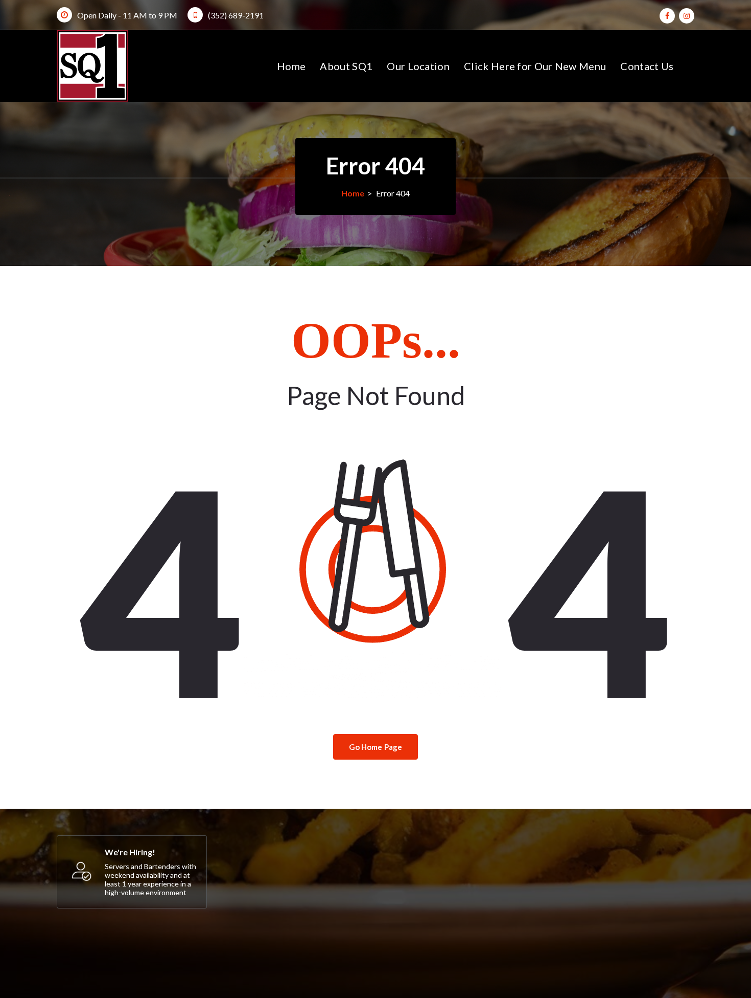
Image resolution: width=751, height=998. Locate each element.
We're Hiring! (130, 852)
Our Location (418, 66)
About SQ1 (346, 66)
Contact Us (646, 66)
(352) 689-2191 (236, 15)
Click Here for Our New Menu (535, 66)
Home (291, 66)
